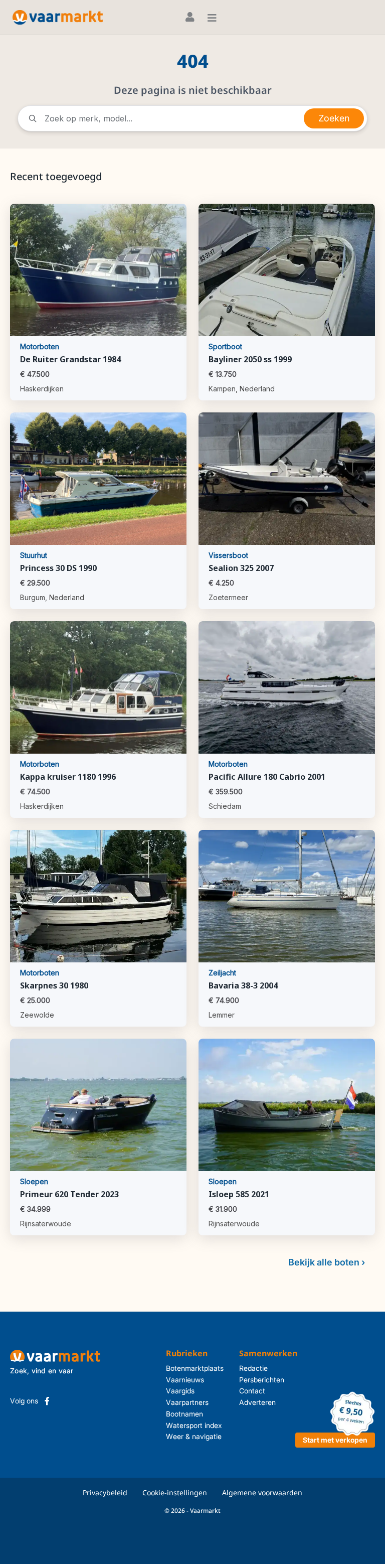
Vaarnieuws (185, 1379)
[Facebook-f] (47, 1401)
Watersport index (194, 1425)
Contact (252, 1390)
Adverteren (257, 1402)
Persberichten (261, 1379)
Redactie (253, 1368)
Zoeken (333, 118)
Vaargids (180, 1390)
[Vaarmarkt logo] (58, 17)
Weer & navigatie (194, 1436)
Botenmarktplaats (195, 1368)
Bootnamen (184, 1413)
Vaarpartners (187, 1402)
